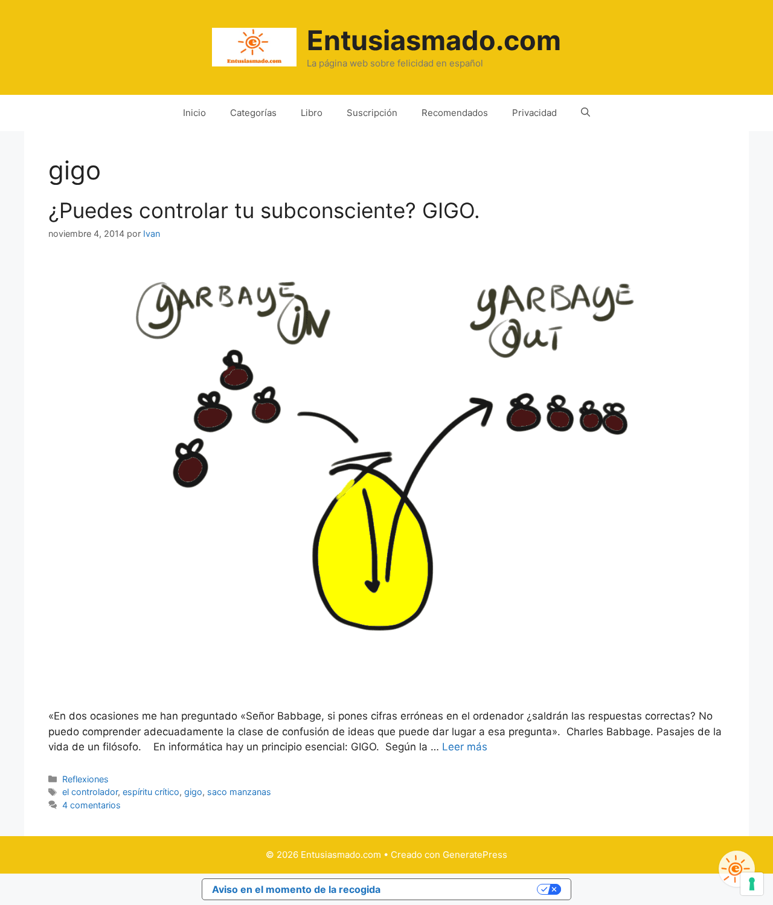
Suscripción (372, 112)
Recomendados (455, 112)
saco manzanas (239, 792)
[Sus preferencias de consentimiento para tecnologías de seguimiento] (751, 883)
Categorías (253, 112)
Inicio (194, 112)
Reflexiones (85, 779)
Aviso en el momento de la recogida (296, 889)
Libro (311, 112)
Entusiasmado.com (434, 40)
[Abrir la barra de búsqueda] (585, 113)
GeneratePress (475, 854)
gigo (193, 792)
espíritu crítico (151, 792)
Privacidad (534, 112)
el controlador (90, 792)
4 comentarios (91, 805)
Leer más (464, 747)
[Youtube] (737, 869)
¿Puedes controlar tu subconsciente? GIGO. (264, 210)
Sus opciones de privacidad (465, 889)
